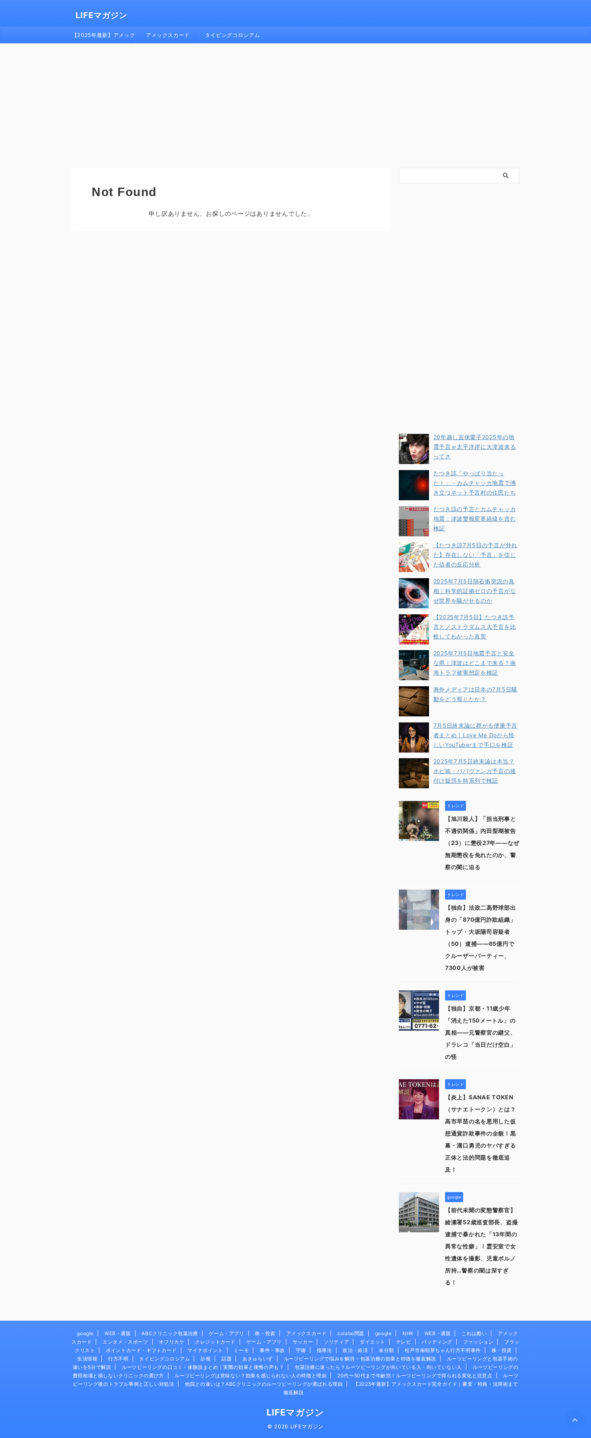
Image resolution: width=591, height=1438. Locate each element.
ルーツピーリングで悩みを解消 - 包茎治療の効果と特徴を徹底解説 (360, 1359)
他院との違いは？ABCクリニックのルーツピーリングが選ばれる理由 (264, 1384)
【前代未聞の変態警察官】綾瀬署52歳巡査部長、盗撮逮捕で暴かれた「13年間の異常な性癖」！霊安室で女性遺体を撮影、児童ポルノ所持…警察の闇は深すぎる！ (481, 1246)
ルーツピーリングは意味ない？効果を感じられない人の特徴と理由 (250, 1376)
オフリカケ (171, 1342)
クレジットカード (215, 1342)
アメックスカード (168, 35)
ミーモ (241, 1350)
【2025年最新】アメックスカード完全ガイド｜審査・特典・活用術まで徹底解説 (103, 37)
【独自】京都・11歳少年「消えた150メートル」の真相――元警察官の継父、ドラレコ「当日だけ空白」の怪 (480, 1032)
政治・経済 (355, 1350)
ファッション (478, 1342)
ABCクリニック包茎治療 (170, 1333)
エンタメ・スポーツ (125, 1342)
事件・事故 (272, 1350)
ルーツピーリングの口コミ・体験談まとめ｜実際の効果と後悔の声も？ (203, 1367)
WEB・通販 (118, 1333)
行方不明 (118, 1359)
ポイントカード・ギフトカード (141, 1350)
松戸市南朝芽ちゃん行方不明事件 (443, 1350)
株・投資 (265, 1333)
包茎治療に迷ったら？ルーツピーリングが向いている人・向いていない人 (378, 1367)
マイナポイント (205, 1350)
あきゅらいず (257, 1359)
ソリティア (336, 1342)
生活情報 (87, 1359)
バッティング (437, 1342)
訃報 (206, 1359)
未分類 (386, 1350)
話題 (227, 1359)
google (85, 1333)
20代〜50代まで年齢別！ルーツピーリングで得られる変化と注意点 (414, 1376)
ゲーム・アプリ (226, 1333)
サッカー (303, 1342)
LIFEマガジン (101, 15)
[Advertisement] (295, 103)
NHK (408, 1333)
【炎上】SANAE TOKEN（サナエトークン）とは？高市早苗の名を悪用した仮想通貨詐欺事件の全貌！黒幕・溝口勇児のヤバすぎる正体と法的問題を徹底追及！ (480, 1133)
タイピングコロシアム (232, 35)
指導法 (324, 1350)
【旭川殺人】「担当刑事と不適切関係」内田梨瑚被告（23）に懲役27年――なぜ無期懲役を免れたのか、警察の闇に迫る (482, 842)
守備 (301, 1350)
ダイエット (372, 1342)
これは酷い (474, 1333)
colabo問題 (350, 1333)
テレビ (403, 1342)
